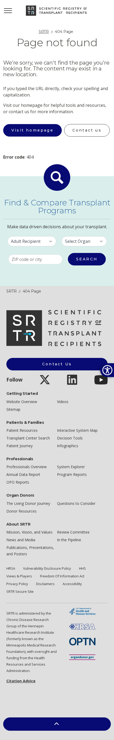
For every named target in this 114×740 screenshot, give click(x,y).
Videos (62, 401)
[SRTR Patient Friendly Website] (56, 10)
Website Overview (21, 401)
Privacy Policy (17, 583)
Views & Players (19, 576)
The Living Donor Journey (28, 503)
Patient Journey (19, 445)
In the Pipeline (69, 539)
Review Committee (73, 532)
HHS (82, 568)
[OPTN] (82, 641)
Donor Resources (21, 511)
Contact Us (57, 364)
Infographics (67, 445)
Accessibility (72, 583)
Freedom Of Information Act (62, 576)
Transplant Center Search (28, 438)
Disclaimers (45, 583)
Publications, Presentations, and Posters (30, 550)
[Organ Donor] (82, 656)
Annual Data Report (23, 474)
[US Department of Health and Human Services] (82, 610)
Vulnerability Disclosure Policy (47, 568)
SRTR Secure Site (20, 591)
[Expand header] (8, 10)
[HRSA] (82, 626)
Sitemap (13, 409)
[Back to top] (57, 724)
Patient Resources (22, 430)
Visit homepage (32, 130)
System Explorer (71, 466)
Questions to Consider (76, 503)
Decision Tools (70, 438)
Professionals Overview (26, 466)
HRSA (10, 568)
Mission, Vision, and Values (29, 532)
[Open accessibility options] (107, 370)
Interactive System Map (77, 430)
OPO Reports (17, 482)
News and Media (20, 539)
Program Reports (72, 474)
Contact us (87, 130)
